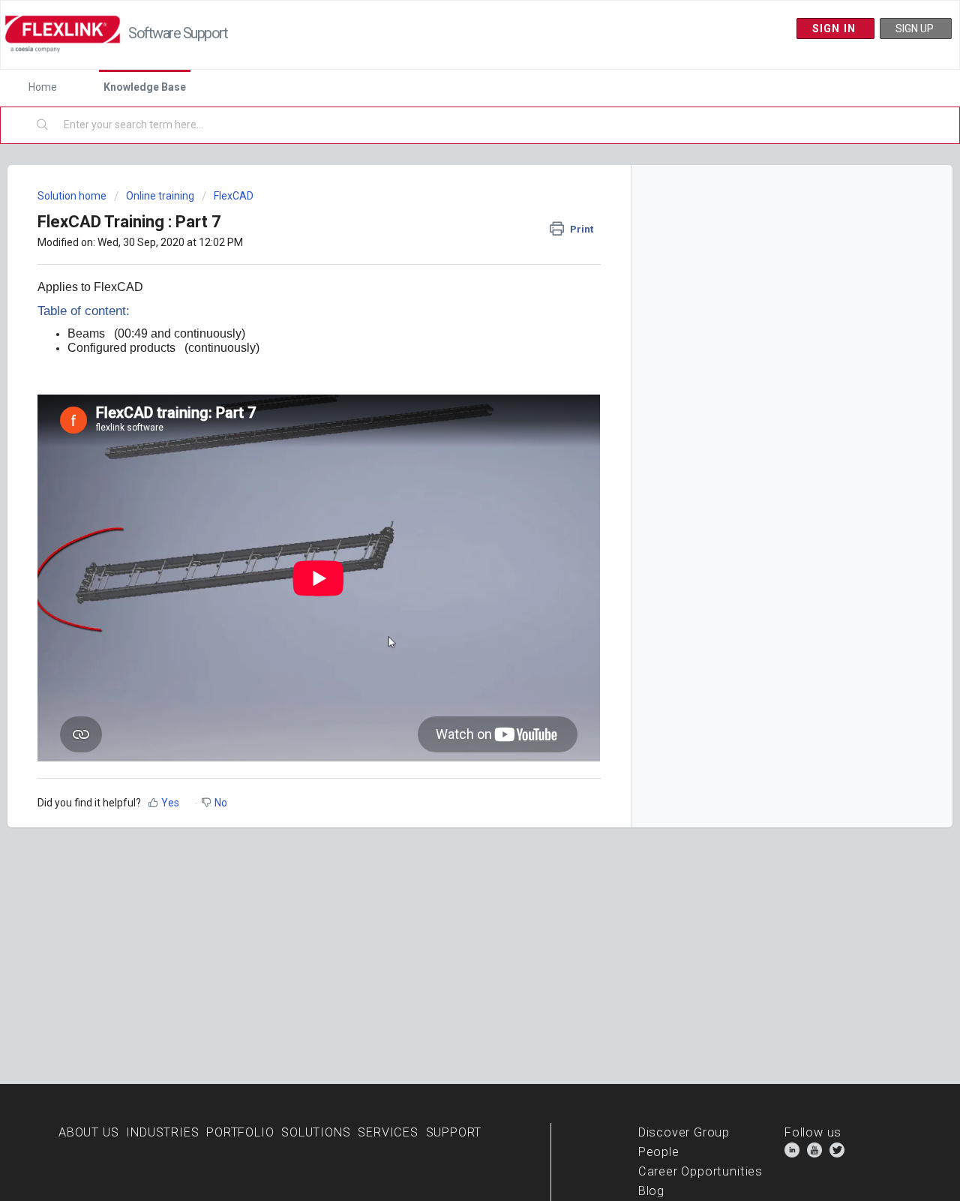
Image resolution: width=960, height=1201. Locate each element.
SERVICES (388, 1132)
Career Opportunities (700, 1171)
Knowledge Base (145, 87)
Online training (160, 196)
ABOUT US (88, 1132)
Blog (651, 1191)
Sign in (836, 29)
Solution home (73, 196)
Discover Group (684, 1132)
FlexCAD (234, 196)
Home (42, 87)
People (659, 1152)
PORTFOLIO (240, 1132)
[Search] (43, 125)
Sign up (916, 29)
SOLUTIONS (315, 1132)
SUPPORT (454, 1132)
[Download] (452, 411)
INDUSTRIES (162, 1132)
